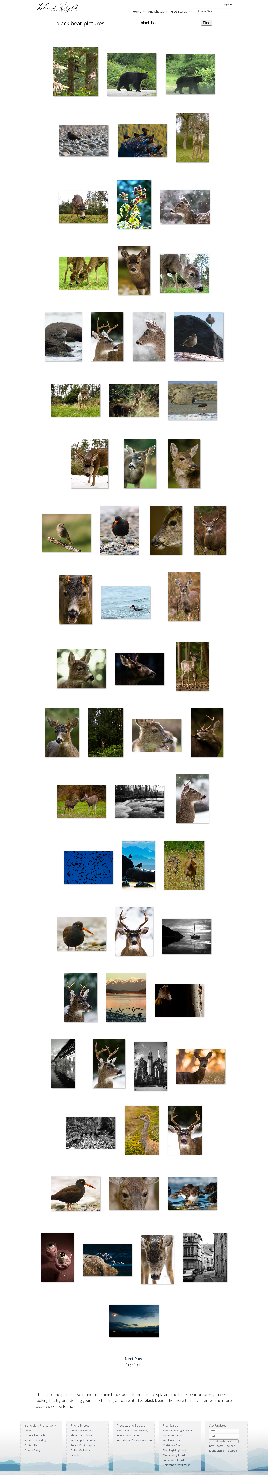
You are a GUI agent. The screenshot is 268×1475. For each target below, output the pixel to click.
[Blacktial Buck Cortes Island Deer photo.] (109, 1064)
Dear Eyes (112, 1223)
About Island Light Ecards (178, 1430)
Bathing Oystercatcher (111, 632)
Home (137, 11)
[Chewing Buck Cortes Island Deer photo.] (76, 601)
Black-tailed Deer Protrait (68, 699)
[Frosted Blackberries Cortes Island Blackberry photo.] (134, 205)
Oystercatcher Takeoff (116, 1030)
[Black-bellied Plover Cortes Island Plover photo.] (63, 337)
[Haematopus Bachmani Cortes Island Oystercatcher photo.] (81, 935)
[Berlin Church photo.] (150, 1067)
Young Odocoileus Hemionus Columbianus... (182, 629)
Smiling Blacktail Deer (142, 765)
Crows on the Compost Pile (79, 1163)
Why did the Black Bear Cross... (122, 104)
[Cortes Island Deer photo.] (157, 1260)
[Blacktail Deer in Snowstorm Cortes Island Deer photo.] (185, 208)
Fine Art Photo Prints (129, 1435)
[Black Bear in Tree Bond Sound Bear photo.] (76, 72)
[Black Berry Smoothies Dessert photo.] (57, 1258)
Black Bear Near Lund (175, 104)
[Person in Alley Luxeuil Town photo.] (205, 1258)
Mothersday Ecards (174, 1455)
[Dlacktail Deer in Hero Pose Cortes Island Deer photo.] (184, 465)
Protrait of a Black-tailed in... (186, 831)
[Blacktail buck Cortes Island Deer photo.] (107, 337)
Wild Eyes (193, 765)
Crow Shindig (68, 898)
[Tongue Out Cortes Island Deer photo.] (184, 1131)
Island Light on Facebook (223, 1450)
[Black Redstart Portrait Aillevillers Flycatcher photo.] (66, 533)
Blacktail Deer (137, 369)
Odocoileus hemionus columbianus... (177, 303)
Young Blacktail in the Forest (186, 699)
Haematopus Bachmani (67, 964)
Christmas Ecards (173, 1445)
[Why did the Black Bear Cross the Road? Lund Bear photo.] (132, 75)
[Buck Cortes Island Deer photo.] (134, 932)
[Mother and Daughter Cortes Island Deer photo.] (81, 802)
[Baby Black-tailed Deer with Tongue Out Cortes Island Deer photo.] (76, 401)
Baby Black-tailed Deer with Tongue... (69, 430)
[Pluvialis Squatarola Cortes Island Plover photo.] (138, 866)
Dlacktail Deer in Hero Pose (178, 496)
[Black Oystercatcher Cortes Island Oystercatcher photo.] (84, 141)
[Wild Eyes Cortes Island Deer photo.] (207, 733)
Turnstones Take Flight (92, 1290)
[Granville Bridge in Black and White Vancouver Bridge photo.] (63, 1064)
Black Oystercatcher (68, 170)
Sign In (228, 4)
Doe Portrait (180, 1096)
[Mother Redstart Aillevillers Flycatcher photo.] (179, 1001)
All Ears (125, 496)
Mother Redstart (161, 1030)
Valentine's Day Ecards (176, 1465)
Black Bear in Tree (61, 104)
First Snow (67, 1030)
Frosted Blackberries (126, 237)
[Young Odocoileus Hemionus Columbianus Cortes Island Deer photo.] (184, 597)
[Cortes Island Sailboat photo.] (187, 937)
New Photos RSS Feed (222, 1446)
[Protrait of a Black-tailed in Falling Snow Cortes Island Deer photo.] (192, 799)
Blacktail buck (95, 369)
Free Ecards (179, 11)
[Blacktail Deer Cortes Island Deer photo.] (149, 337)
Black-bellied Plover (53, 369)
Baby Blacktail (181, 170)
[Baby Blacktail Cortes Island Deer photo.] (192, 139)
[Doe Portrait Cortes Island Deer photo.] (201, 1067)
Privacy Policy (33, 1450)
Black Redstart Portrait (51, 563)
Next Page (134, 1358)
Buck (115, 964)
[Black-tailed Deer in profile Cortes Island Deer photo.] (166, 531)
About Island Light (35, 1435)
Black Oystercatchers (127, 170)
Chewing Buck (64, 632)
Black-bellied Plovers (183, 369)
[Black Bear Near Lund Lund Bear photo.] (190, 75)
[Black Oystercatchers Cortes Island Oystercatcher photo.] (142, 141)
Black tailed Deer (65, 237)
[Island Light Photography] (57, 12)
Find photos (156, 11)
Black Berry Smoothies (50, 1290)
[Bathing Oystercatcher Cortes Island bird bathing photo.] (126, 603)
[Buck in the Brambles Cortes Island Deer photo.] (210, 531)
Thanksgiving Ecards (175, 1450)
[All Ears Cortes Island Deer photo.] (140, 465)
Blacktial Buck (97, 1096)
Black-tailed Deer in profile (160, 563)
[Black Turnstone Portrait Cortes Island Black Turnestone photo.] (192, 1194)
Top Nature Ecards (174, 1435)
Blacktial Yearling (124, 303)
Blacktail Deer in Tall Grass (121, 430)
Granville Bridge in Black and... (57, 1096)
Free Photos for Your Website (134, 1440)
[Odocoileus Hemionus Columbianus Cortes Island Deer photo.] (90, 465)
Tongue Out (171, 1163)
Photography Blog (35, 1440)
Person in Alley (188, 1290)
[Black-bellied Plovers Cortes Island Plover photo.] (199, 337)
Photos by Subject (81, 1435)
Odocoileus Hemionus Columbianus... (84, 496)
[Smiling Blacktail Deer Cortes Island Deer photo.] (157, 736)
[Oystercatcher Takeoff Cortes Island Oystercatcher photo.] (126, 998)
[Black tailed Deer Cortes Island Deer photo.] (83, 208)
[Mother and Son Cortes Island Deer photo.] (84, 274)
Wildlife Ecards (171, 1440)
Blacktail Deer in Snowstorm (173, 237)
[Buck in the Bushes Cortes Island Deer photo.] (106, 733)
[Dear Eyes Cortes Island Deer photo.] (134, 1194)
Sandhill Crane (130, 1163)
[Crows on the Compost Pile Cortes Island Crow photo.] (91, 1133)
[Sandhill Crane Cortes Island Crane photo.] (141, 1131)
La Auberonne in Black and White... (131, 831)
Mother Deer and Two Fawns (177, 898)
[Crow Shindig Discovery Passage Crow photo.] (88, 868)
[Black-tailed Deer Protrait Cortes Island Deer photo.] (81, 670)
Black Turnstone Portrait (178, 1223)
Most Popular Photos (83, 1440)
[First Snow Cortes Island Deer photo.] (81, 998)
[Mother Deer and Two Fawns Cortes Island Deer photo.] (184, 866)
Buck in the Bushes (96, 765)
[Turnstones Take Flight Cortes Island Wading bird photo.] (107, 1260)
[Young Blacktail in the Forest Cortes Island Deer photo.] (192, 667)
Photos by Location (82, 1430)
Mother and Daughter (66, 831)
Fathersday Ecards (174, 1460)
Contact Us (31, 1445)
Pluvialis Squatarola (130, 898)
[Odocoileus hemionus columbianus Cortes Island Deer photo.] (184, 274)
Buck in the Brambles (202, 563)
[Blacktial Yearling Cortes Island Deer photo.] (134, 271)
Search (75, 1455)
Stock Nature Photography (132, 1430)
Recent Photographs (83, 1445)
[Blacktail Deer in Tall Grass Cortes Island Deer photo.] (134, 401)
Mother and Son (66, 303)
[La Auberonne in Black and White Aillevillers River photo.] (139, 802)
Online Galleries (80, 1450)
